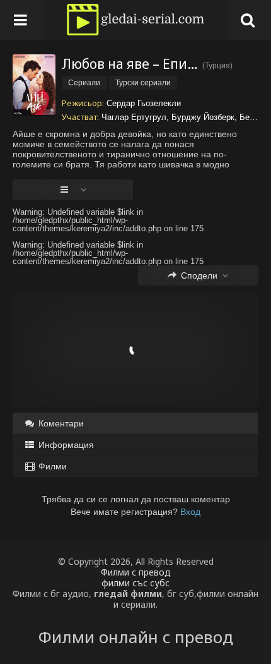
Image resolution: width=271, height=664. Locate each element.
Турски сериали (143, 82)
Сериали (84, 82)
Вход (190, 512)
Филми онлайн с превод (135, 636)
